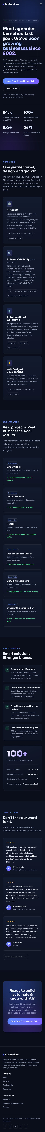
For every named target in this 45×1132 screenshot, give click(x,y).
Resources (7, 1089)
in (20, 1126)
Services (6, 1081)
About (5, 1078)
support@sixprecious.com (13, 1103)
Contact (6, 1107)
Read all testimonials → (15, 957)
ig (10, 1126)
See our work (11, 88)
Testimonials (8, 1085)
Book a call (7, 1100)
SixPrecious (12, 4)
